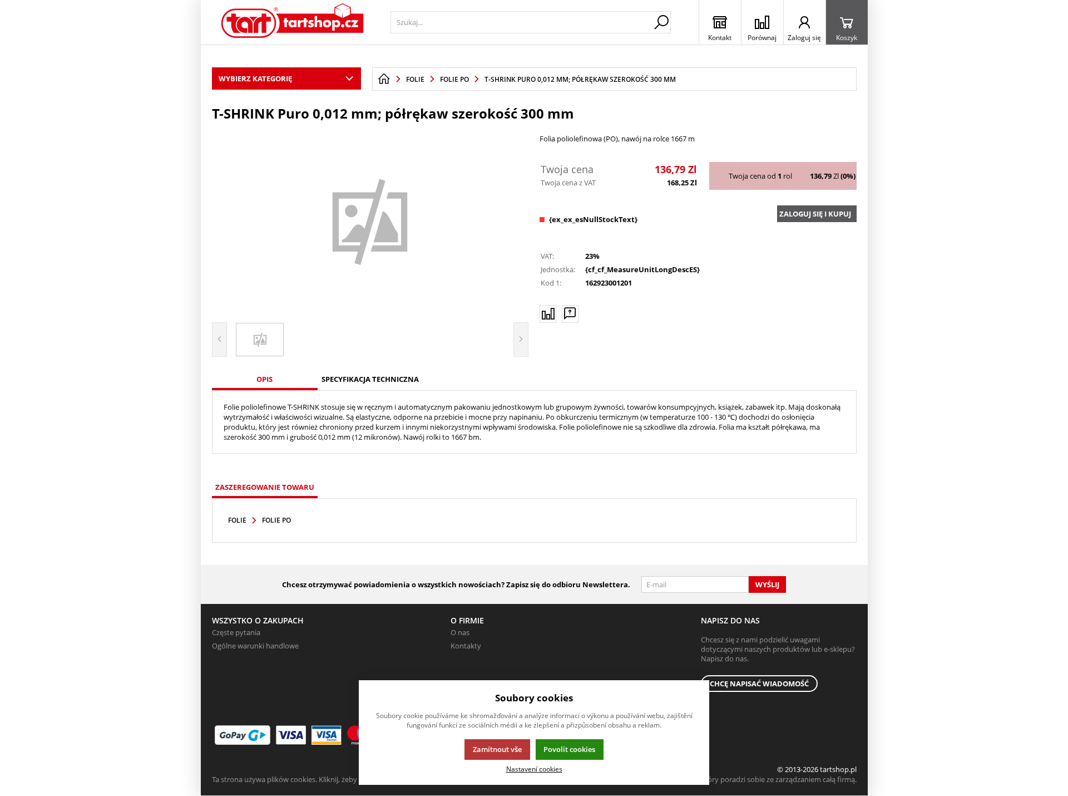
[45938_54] (370, 220)
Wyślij (767, 584)
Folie (237, 520)
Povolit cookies (569, 749)
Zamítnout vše (497, 749)
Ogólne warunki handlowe (255, 646)
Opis (264, 379)
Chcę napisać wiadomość (759, 684)
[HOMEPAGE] (384, 79)
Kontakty (466, 646)
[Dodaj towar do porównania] (548, 314)
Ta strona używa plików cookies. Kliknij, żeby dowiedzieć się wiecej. (320, 779)
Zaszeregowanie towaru (264, 487)
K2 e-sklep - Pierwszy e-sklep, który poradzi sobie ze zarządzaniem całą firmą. (731, 779)
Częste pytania (236, 632)
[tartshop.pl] (293, 22)
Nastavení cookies (534, 768)
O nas (460, 632)
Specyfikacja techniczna (370, 379)
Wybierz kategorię (255, 78)
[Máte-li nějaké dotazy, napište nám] (570, 314)
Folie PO (276, 520)
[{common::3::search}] (661, 22)
